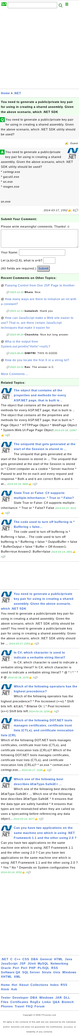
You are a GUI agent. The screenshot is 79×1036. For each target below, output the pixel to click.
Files (4, 1002)
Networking (59, 963)
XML (17, 976)
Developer (20, 997)
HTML (58, 959)
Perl (16, 967)
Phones (7, 1006)
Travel (19, 1006)
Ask (14, 989)
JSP (22, 963)
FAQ (29, 1006)
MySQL (43, 963)
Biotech (68, 1002)
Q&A (56, 1002)
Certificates (19, 1002)
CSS (25, 959)
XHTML (6, 976)
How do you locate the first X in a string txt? (37, 360)
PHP (32, 967)
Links (46, 1002)
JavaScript (9, 963)
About (24, 984)
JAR (58, 997)
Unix (56, 972)
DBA (34, 959)
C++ (18, 959)
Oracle (6, 967)
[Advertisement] (39, 49)
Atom (5, 989)
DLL (67, 997)
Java (68, 959)
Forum (40, 1006)
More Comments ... (14, 374)
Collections (39, 984)
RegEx (35, 1002)
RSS (54, 967)
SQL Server (31, 972)
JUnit (32, 963)
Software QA (10, 972)
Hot (14, 984)
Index (54, 984)
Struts (46, 972)
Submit (43, 268)
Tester (6, 997)
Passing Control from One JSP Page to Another (40, 285)
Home (5, 93)
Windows (69, 972)
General (46, 959)
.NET (17, 93)
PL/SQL (43, 967)
